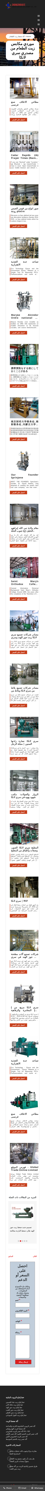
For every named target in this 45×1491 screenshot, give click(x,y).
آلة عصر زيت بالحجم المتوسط (16, 1439)
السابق (10, 1256)
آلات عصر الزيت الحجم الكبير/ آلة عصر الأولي (22, 1434)
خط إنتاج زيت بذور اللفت (15, 1410)
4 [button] (24, 1241)
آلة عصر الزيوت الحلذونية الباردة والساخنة (20, 1426)
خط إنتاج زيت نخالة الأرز (14, 1405)
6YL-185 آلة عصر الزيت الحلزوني (18, 1431)
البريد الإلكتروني (22, 1310)
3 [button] (22, 1241)
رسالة (18, 1332)
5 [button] (26, 1241)
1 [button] (18, 1241)
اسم (17, 1300)
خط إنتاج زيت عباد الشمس (15, 1402)
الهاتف (18, 1321)
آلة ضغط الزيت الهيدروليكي (15, 1429)
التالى (35, 1256)
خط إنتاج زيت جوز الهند (14, 1407)
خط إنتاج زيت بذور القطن (15, 1412)
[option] (22, 1218)
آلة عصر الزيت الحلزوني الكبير (16, 1436)
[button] (38, 16)
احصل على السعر (18, 119)
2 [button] (20, 1241)
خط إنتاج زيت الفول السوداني (16, 1415)
